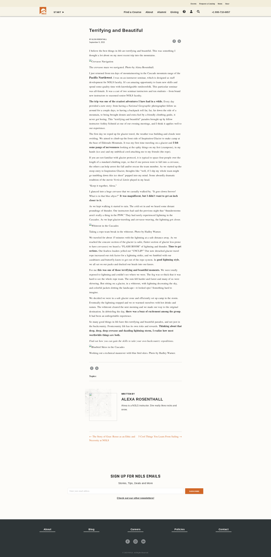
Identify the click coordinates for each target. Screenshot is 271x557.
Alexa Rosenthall (99, 39)
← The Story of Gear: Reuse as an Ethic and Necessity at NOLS (112, 438)
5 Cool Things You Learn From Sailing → (160, 436)
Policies (179, 529)
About (47, 529)
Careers (136, 529)
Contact (224, 529)
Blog (91, 529)
